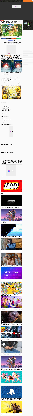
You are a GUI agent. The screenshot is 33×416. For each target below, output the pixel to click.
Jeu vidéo (1, 20)
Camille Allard (4, 36)
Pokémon (10, 56)
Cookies (1, 415)
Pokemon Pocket (7, 55)
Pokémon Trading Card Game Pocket (30, 22)
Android (28, 23)
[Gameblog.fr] (2, 1)
